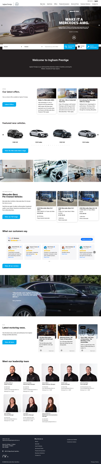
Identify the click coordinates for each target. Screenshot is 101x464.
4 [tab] (38, 145)
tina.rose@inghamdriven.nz (29, 419)
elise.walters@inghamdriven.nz (10, 419)
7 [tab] (44, 145)
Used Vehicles (38, 446)
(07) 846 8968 (45, 420)
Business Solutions (85, 4)
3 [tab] (52, 43)
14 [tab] (58, 145)
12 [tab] (54, 145)
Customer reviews (71, 442)
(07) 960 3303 (45, 387)
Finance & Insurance (64, 4)
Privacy (93, 462)
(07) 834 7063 (64, 387)
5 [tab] (40, 145)
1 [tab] (48, 43)
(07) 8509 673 (26, 388)
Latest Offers (9, 104)
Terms (97, 462)
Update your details (72, 439)
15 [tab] (60, 145)
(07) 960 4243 (83, 387)
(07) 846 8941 (7, 388)
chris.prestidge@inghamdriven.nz (87, 388)
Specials (37, 444)
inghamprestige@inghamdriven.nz (11, 440)
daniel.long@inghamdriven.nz (67, 388)
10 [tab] (50, 145)
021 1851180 (26, 387)
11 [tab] (52, 145)
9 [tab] (48, 145)
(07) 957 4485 (26, 417)
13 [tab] (56, 145)
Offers (55, 4)
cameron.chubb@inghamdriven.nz (30, 389)
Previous (1, 25)
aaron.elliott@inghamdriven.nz (48, 388)
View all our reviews (12, 266)
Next (99, 25)
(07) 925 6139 (7, 417)
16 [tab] (63, 145)
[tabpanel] (50, 25)
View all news (9, 342)
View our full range (11, 217)
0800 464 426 (90, 1)
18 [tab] (67, 145)
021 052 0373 (45, 419)
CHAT (12, 391)
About (36, 441)
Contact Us (95, 4)
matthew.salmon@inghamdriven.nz (11, 389)
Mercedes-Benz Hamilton (12, 462)
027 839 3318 (7, 387)
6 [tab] (42, 145)
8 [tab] (46, 145)
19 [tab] (69, 145)
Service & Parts (75, 4)
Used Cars (49, 4)
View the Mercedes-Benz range (15, 151)
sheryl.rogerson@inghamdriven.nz (49, 421)
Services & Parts (39, 448)
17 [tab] (65, 145)
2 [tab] (50, 43)
